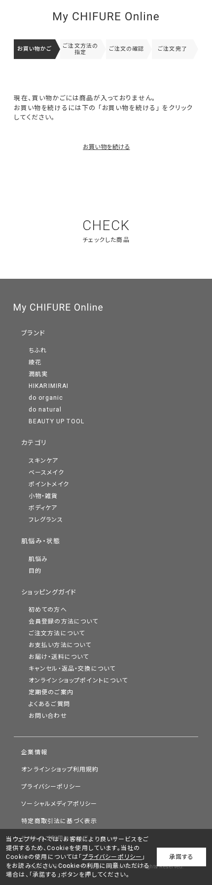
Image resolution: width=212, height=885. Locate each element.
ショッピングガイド (48, 592)
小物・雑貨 (43, 496)
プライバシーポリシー (51, 786)
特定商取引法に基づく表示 (59, 821)
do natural (45, 409)
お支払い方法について (60, 645)
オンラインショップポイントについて (78, 680)
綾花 (35, 362)
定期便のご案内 (51, 692)
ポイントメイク (49, 484)
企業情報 (34, 752)
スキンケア (44, 460)
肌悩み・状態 (40, 541)
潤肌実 (38, 374)
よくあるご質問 (49, 704)
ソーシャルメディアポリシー (59, 803)
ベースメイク (46, 472)
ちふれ (38, 350)
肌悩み (38, 559)
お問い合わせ (48, 715)
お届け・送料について (59, 656)
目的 (35, 570)
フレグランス (46, 519)
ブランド (33, 333)
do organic (46, 397)
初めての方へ (48, 609)
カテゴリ (34, 442)
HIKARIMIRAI (49, 386)
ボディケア (43, 507)
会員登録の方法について (64, 621)
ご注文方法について (57, 633)
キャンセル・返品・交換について (72, 668)
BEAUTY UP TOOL (56, 421)
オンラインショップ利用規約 (60, 769)
